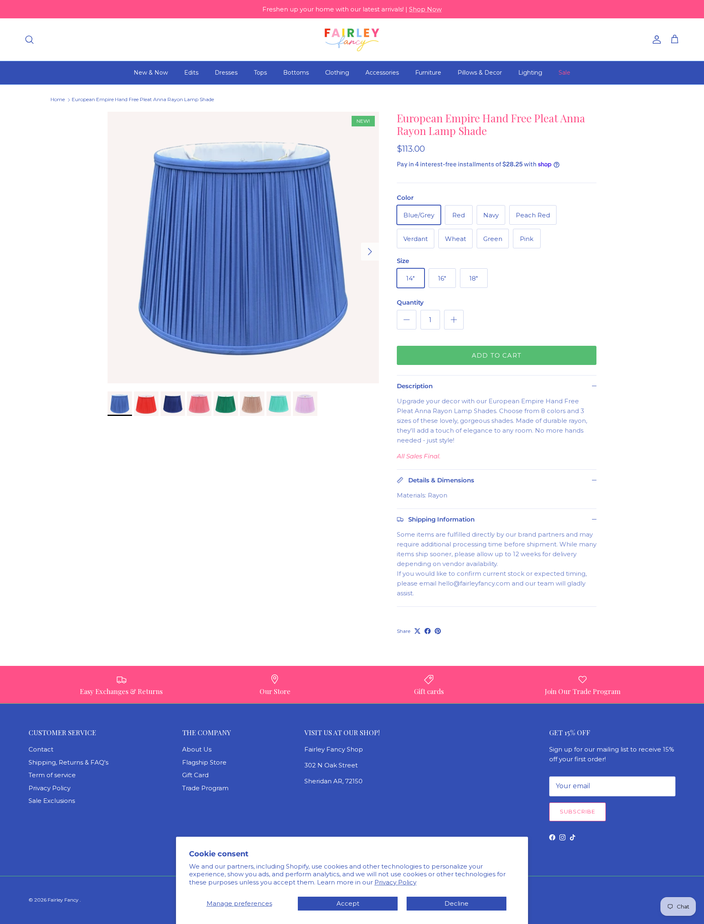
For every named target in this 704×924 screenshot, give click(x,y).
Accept (348, 903)
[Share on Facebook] (428, 631)
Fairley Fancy (64, 900)
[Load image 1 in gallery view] (243, 247)
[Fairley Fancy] (352, 40)
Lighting (530, 72)
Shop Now (425, 9)
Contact (41, 749)
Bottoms (296, 72)
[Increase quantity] (454, 319)
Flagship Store (204, 762)
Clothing (337, 72)
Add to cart (496, 355)
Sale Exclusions (52, 801)
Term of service (52, 775)
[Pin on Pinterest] (438, 631)
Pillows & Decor (480, 72)
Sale (564, 72)
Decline (456, 903)
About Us (196, 749)
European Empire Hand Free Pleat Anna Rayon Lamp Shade (143, 100)
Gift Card (195, 775)
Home (58, 100)
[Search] (29, 39)
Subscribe (577, 811)
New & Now (151, 72)
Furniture (428, 72)
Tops (260, 72)
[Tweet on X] (417, 631)
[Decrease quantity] (406, 319)
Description (415, 386)
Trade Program (205, 788)
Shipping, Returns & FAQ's (68, 762)
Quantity (410, 302)
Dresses (226, 72)
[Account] (655, 39)
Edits (191, 72)
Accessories (382, 72)
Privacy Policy (395, 882)
